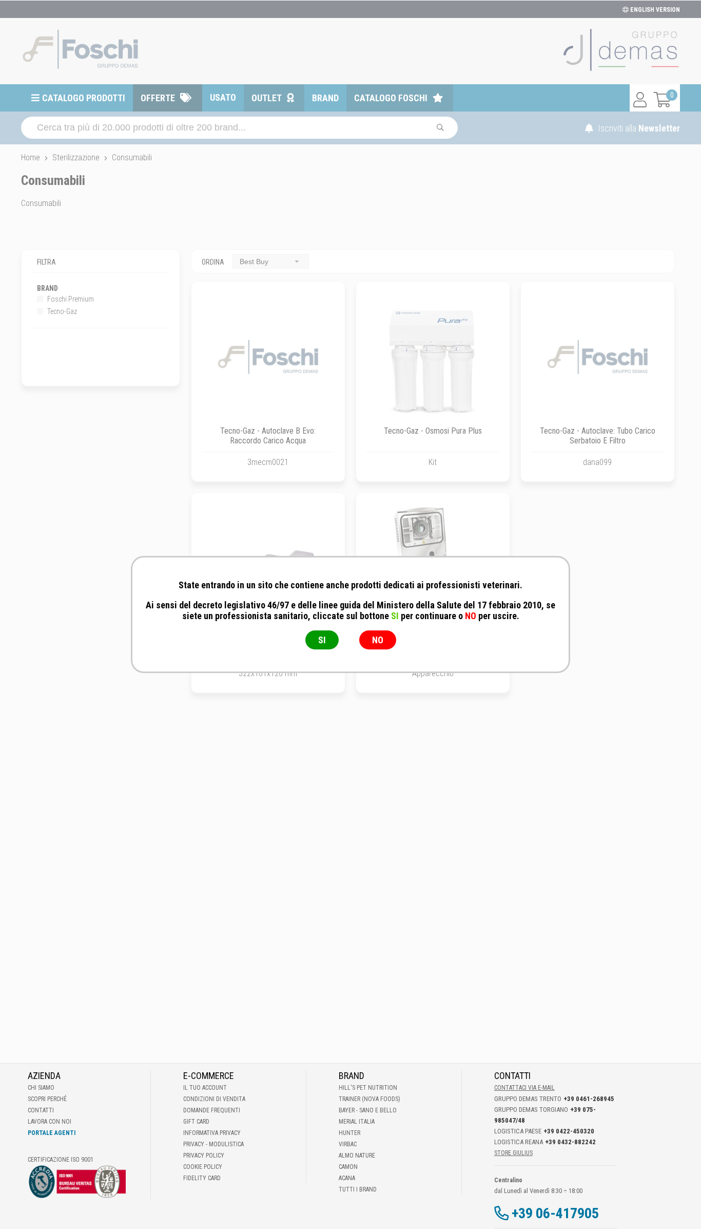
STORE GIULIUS (513, 1153)
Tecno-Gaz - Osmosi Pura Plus (433, 431)
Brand (325, 97)
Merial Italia (357, 1121)
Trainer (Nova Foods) (369, 1099)
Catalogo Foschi (390, 97)
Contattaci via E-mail (524, 1087)
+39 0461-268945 (588, 1099)
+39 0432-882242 (570, 1142)
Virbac (348, 1144)
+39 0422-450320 (568, 1131)
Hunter (349, 1133)
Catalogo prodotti (83, 97)
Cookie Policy (202, 1166)
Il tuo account (205, 1087)
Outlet (266, 97)
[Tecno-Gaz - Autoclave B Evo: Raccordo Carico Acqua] (268, 358)
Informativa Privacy (212, 1133)
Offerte (158, 97)
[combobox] (270, 261)
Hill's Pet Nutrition (368, 1087)
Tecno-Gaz (61, 311)
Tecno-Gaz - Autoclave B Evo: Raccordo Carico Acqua (268, 435)
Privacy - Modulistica (213, 1144)
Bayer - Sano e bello (368, 1110)
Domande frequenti (211, 1110)
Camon (348, 1166)
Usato (223, 97)
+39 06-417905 (555, 1213)
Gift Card (196, 1121)
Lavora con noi (49, 1121)
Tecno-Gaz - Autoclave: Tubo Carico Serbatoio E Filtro (597, 435)
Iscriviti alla (638, 128)
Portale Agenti (51, 1133)
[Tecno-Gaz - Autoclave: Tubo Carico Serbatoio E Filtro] (597, 358)
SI (322, 640)
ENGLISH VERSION (654, 9)
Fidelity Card (202, 1178)
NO (377, 640)
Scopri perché (47, 1099)
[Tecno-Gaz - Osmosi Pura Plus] (432, 358)
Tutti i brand (358, 1189)
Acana (347, 1178)
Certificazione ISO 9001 (60, 1159)
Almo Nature (357, 1155)
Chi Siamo (41, 1087)
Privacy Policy (203, 1155)
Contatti (41, 1110)
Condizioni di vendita (214, 1099)
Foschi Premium (70, 299)
